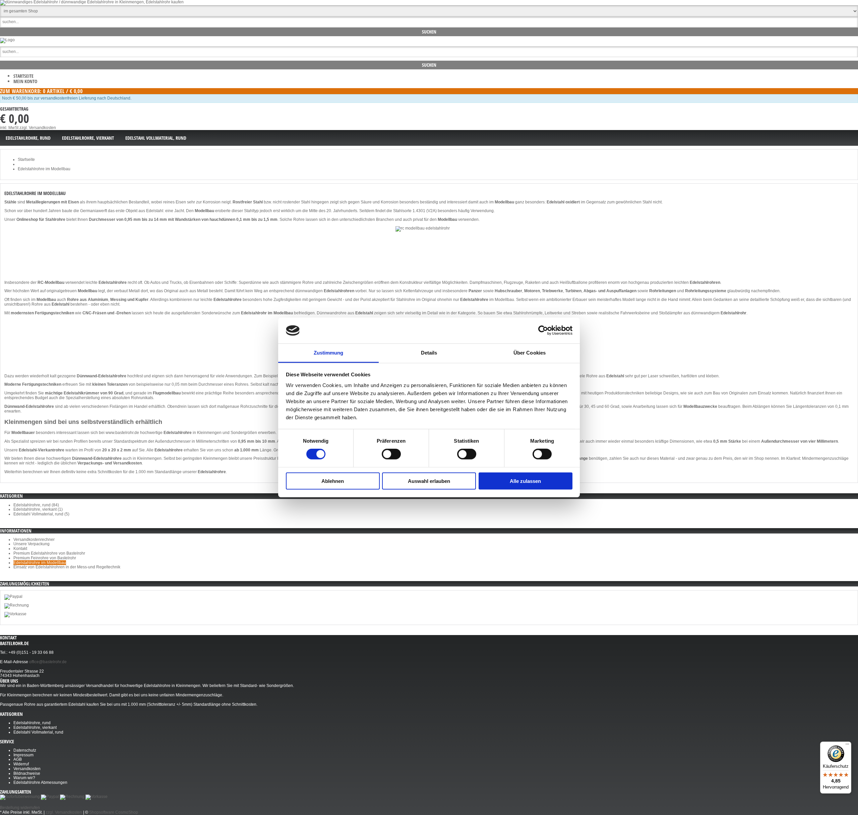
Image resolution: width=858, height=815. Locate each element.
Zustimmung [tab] (329, 353)
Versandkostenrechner (34, 539)
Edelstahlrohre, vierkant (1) (38, 509)
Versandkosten (27, 768)
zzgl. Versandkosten (37, 127)
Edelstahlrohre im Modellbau (39, 562)
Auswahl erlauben (429, 481)
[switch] (391, 454)
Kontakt (20, 548)
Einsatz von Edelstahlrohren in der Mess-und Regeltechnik (66, 567)
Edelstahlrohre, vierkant (35, 727)
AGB (17, 759)
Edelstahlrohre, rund (32, 722)
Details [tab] (429, 353)
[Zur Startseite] (7, 40)
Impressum (23, 755)
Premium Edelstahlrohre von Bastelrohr (49, 553)
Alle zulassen (525, 481)
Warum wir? (24, 777)
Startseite (23, 76)
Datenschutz (24, 750)
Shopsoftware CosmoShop (113, 812)
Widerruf (21, 764)
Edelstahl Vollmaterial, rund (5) (41, 514)
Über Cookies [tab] (529, 353)
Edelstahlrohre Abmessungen (40, 782)
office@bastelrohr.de (48, 662)
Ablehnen (332, 481)
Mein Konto (25, 81)
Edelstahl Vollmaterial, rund (38, 732)
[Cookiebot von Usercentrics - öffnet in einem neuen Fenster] (543, 330)
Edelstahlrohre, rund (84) (36, 505)
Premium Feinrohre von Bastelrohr (44, 558)
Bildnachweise (26, 773)
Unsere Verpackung (31, 544)
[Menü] (847, 746)
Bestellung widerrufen (20, 807)
